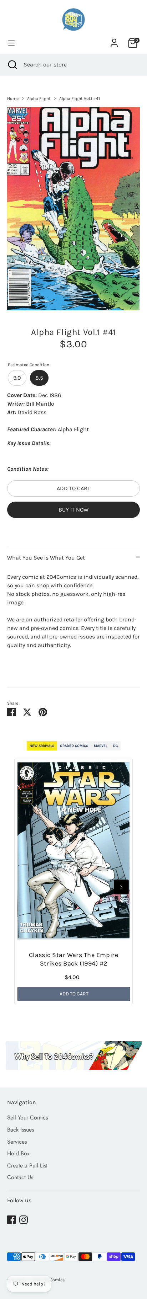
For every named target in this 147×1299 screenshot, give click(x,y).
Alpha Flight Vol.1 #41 (79, 98)
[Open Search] (11, 64)
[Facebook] (11, 1219)
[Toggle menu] (11, 43)
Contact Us (20, 1177)
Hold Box (18, 1153)
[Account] (114, 40)
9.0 (17, 377)
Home (13, 98)
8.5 (39, 377)
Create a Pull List (27, 1165)
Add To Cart (74, 994)
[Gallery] (73, 208)
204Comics (53, 1279)
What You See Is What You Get (46, 557)
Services (17, 1142)
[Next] (121, 887)
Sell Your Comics (27, 1117)
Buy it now (73, 509)
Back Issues (20, 1130)
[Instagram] (23, 1219)
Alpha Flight (39, 98)
